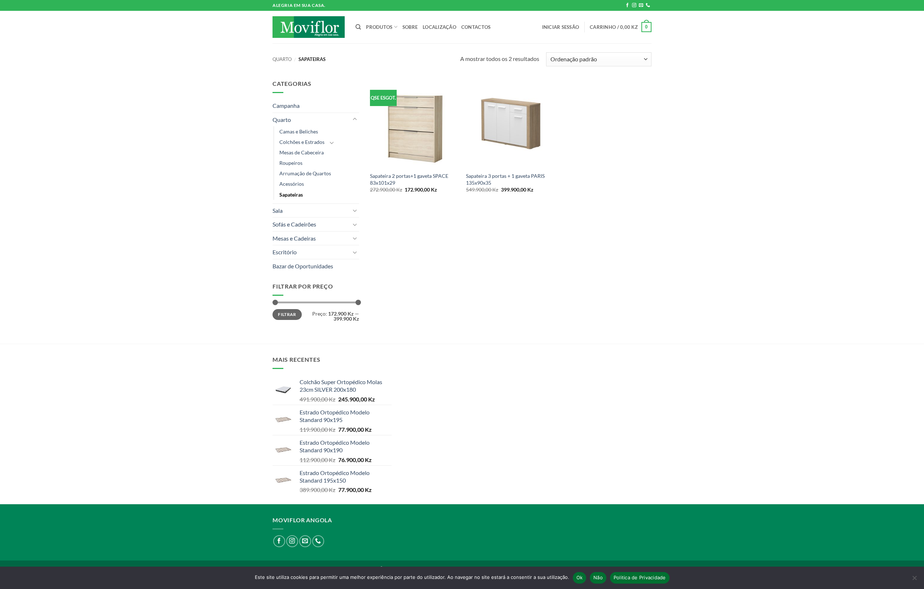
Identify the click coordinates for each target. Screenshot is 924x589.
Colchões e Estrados (301, 142)
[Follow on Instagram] (634, 5)
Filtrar (287, 314)
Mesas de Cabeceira (301, 152)
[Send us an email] (641, 5)
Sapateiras (291, 195)
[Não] (914, 580)
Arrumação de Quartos (305, 173)
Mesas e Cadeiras (294, 238)
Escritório (285, 252)
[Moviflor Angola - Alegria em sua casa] (309, 27)
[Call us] (648, 5)
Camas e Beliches (298, 131)
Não (598, 577)
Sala (278, 210)
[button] (560, 27)
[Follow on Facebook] (627, 5)
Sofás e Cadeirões (294, 224)
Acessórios (291, 184)
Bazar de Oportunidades (303, 266)
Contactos (476, 27)
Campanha (286, 105)
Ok (579, 577)
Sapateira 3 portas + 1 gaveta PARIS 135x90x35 (505, 179)
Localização (439, 27)
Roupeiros (290, 163)
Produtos (379, 27)
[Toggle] (354, 119)
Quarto (282, 59)
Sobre (410, 27)
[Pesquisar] (358, 27)
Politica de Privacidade (640, 577)
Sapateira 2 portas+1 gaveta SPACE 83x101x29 (409, 179)
